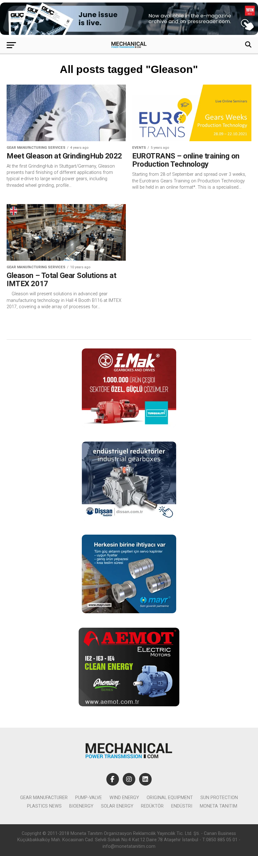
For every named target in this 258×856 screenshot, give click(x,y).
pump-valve (88, 797)
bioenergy (81, 806)
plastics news (44, 806)
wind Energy (124, 797)
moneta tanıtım (218, 806)
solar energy (117, 806)
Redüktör (152, 806)
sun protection (219, 797)
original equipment (170, 797)
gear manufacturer (44, 797)
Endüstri (181, 806)
